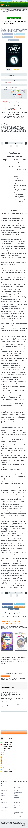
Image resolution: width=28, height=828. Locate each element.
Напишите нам (11, 105)
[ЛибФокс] (5, 5)
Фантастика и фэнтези (7, 742)
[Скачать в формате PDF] (20, 97)
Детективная (17, 787)
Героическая (17, 785)
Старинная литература (7, 765)
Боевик (2, 785)
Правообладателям (18, 812)
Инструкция (14, 109)
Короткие (3, 804)
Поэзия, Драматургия (7, 771)
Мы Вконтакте (13, 40)
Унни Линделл (11, 77)
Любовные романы (7, 744)
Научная (16, 790)
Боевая (15, 784)
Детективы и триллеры (7, 746)
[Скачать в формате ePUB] (17, 93)
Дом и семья (5, 757)
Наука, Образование (7, 748)
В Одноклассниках (20, 606)
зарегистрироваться (16, 686)
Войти (16, 1)
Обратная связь (17, 816)
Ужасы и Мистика (18, 793)
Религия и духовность (7, 761)
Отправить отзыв (14, 732)
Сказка (9, 82)
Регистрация (23, 1)
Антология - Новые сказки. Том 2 (7, 652)
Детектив (3, 787)
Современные (4, 808)
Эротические (4, 810)
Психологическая (18, 792)
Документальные (6, 750)
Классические (4, 792)
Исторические (4, 790)
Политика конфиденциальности (19, 814)
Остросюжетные (4, 807)
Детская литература (7, 756)
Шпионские (3, 796)
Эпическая (16, 797)
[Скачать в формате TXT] (22, 93)
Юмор (4, 767)
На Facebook (7, 33)
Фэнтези (16, 795)
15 (17, 146)
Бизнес (4, 759)
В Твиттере (19, 33)
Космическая (17, 789)
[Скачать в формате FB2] (12, 93)
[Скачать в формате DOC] (15, 97)
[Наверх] (24, 825)
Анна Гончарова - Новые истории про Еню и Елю (21, 652)
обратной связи (15, 826)
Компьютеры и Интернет (8, 769)
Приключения (5, 754)
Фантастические (4, 805)
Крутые (2, 793)
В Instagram (7, 606)
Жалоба (5, 101)
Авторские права (14, 18)
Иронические (4, 788)
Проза (4, 752)
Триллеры (3, 795)
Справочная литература (8, 763)
